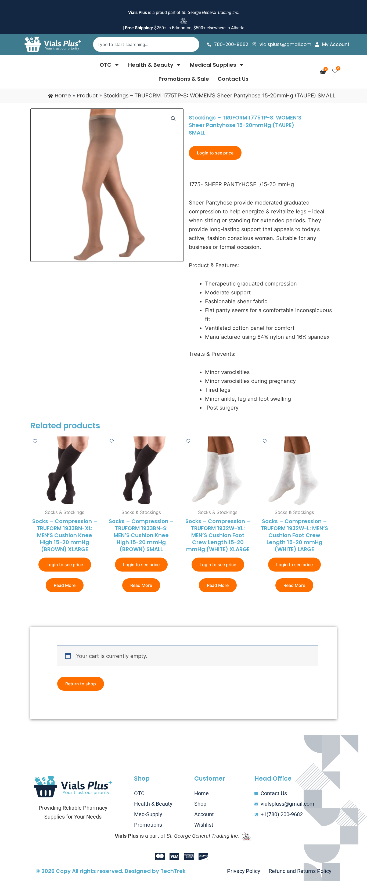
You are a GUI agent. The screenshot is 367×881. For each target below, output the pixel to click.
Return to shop (80, 683)
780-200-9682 (231, 44)
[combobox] (146, 44)
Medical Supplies (213, 65)
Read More (64, 585)
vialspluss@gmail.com (285, 44)
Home (63, 95)
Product (87, 95)
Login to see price (215, 153)
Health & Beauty (150, 65)
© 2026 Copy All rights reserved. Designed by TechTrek (111, 871)
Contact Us (233, 79)
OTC (105, 65)
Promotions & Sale (184, 79)
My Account (336, 44)
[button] (173, 119)
